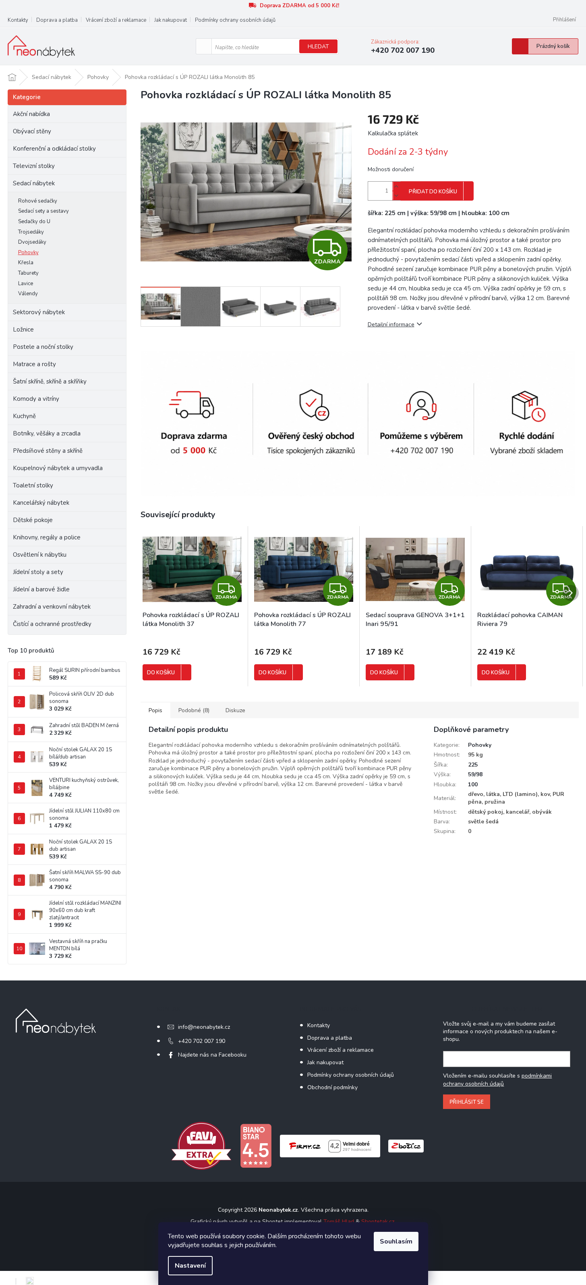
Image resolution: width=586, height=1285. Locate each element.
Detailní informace (391, 324)
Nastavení (190, 1265)
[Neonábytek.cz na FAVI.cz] (201, 1145)
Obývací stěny (32, 131)
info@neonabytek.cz (204, 1027)
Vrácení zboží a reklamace (116, 20)
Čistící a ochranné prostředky (52, 624)
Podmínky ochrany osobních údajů (235, 20)
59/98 (475, 774)
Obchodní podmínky (332, 1087)
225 (473, 765)
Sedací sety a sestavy (43, 211)
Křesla (25, 262)
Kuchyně (24, 416)
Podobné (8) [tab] (193, 710)
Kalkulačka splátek (393, 133)
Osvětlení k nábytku (39, 555)
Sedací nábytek (34, 183)
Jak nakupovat (170, 20)
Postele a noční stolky (43, 347)
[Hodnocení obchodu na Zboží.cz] (406, 1145)
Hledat (318, 46)
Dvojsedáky (32, 242)
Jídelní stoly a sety (38, 572)
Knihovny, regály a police (47, 537)
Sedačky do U (34, 221)
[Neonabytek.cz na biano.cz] (256, 1145)
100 (473, 784)
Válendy (28, 293)
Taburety (28, 273)
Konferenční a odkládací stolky (54, 149)
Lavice (25, 283)
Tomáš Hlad (338, 1221)
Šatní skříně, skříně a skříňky (50, 381)
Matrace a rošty (34, 364)
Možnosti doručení (391, 169)
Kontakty (18, 20)
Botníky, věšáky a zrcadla (47, 433)
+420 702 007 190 (201, 1041)
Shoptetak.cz (377, 1221)
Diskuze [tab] (235, 710)
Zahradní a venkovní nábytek (52, 607)
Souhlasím (396, 1241)
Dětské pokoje (33, 520)
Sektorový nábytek (39, 312)
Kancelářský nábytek (41, 503)
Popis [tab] (155, 710)
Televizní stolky (34, 166)
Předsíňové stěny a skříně (48, 451)
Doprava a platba (57, 20)
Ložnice (23, 329)
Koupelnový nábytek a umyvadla (58, 468)
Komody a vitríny (36, 399)
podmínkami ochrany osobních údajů (497, 1080)
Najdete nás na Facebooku (212, 1055)
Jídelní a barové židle (41, 589)
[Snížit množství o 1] (396, 195)
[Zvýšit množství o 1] (396, 186)
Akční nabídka (31, 114)
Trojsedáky (31, 232)
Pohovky (28, 252)
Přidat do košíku (433, 191)
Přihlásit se (466, 1101)
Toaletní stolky (33, 485)
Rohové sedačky (37, 201)
